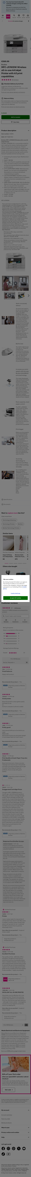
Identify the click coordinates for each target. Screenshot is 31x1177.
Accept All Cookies (15, 598)
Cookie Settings (15, 593)
